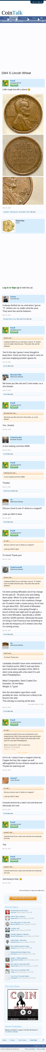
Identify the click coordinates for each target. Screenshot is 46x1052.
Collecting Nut (14, 212)
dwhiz (12, 930)
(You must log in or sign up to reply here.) (32, 890)
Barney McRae (15, 924)
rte (11, 500)
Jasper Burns (15, 966)
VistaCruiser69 (16, 567)
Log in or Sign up (37, 2)
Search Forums (7, 21)
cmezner (13, 912)
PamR (12, 81)
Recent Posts (19, 21)
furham (13, 297)
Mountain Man (7, 319)
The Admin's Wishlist (11, 1032)
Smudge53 (14, 978)
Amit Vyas (14, 954)
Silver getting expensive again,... (21, 946)
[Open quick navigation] (43, 1040)
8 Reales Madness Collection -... (21, 934)
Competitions (24, 18)
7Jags (12, 972)
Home (5, 18)
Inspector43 (14, 918)
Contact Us (37, 1046)
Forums (13, 18)
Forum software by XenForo (10, 1049)
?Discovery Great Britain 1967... (21, 970)
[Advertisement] (23, 48)
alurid (20, 212)
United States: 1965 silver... (19, 940)
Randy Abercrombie (17, 960)
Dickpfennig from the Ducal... (19, 910)
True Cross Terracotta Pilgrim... (20, 976)
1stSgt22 (6, 212)
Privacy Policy (41, 1049)
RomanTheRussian (17, 936)
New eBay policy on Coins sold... (21, 922)
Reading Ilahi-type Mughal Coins (21, 952)
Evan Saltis (16, 319)
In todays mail (15, 928)
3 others (27, 212)
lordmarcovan (15, 942)
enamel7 (13, 778)
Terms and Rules (30, 1049)
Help (43, 1046)
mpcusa (13, 948)
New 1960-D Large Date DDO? (20, 964)
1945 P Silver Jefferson (18, 916)
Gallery (34, 18)
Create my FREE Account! (23, 898)
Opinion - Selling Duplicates (19, 958)
